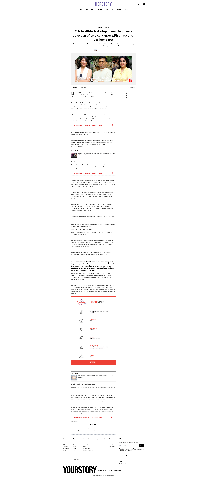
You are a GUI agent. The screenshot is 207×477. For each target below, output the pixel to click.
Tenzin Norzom (101, 50)
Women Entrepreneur (103, 27)
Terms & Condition (117, 470)
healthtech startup (97, 428)
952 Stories (110, 50)
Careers (104, 470)
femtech (86, 428)
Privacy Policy (110, 470)
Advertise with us (93, 424)
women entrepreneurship (90, 430)
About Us (100, 470)
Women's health (76, 430)
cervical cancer (76, 428)
